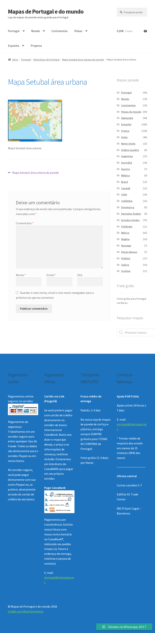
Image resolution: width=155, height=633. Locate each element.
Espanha (13, 45)
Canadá (125, 188)
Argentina (127, 156)
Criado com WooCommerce (25, 611)
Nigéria (125, 239)
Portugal (14, 31)
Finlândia (126, 226)
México (125, 232)
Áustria (125, 169)
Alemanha (127, 118)
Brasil (124, 182)
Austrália (126, 162)
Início (15, 59)
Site (79, 275)
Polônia (125, 258)
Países (78, 31)
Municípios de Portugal (46, 59)
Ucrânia (125, 271)
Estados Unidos (130, 220)
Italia (124, 137)
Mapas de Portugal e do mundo (46, 11)
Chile (124, 194)
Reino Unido (128, 143)
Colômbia (127, 201)
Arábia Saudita (130, 150)
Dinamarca (127, 207)
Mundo (35, 31)
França (125, 130)
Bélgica (125, 175)
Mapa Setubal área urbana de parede (83, 59)
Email (51, 275)
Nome (21, 275)
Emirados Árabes (131, 213)
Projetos (36, 45)
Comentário (24, 223)
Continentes (59, 31)
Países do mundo (131, 111)
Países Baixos (129, 252)
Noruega (126, 245)
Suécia (125, 264)
